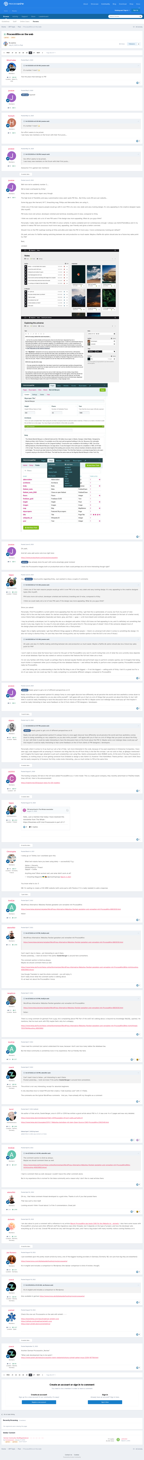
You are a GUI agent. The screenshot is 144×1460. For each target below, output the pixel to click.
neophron (11, 993)
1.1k (9, 1236)
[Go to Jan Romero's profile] (11, 1259)
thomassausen (9, 1440)
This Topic (133, 16)
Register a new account (39, 1402)
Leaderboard (43, 16)
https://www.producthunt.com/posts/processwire (39, 558)
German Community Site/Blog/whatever (16, 1438)
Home (6, 11)
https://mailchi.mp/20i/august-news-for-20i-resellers (40, 783)
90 (10, 108)
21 (12, 52)
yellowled (124, 1439)
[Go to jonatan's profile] (11, 97)
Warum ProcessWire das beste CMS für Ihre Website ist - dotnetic (94, 1223)
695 (9, 1270)
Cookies (76, 1455)
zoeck (11, 1067)
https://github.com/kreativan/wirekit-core (36, 1321)
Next (38, 52)
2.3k (9, 945)
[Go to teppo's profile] (11, 581)
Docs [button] (138, 4)
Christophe (11, 852)
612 (9, 789)
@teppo (24, 690)
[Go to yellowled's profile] (118, 1440)
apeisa (13, 43)
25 (27, 52)
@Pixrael (25, 95)
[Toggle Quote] (24, 65)
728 (9, 918)
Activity (15, 16)
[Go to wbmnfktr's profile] (11, 934)
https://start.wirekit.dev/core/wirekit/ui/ (35, 1324)
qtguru (11, 720)
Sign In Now (105, 1402)
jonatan (43, 65)
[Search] (140, 16)
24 (23, 52)
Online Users (24, 21)
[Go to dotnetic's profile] (11, 1226)
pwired (11, 1310)
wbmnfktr (11, 928)
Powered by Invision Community (72, 1457)
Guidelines (5, 21)
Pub (21, 45)
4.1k (9, 1126)
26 (30, 52)
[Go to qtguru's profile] (11, 727)
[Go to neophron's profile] (11, 1000)
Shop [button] (131, 4)
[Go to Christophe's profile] (11, 858)
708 (9, 869)
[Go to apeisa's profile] (5, 44)
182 (10, 1010)
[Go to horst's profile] (11, 1116)
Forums (14, 11)
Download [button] (123, 4)
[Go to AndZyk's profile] (11, 907)
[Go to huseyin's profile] (11, 122)
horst (11, 1109)
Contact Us (68, 1455)
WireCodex (11, 60)
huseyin (11, 116)
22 (16, 52)
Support (25, 16)
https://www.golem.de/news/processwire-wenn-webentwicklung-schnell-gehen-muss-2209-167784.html (59, 1358)
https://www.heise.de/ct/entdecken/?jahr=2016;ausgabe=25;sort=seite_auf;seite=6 (52, 1118)
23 (19, 52)
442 (9, 1084)
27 (34, 52)
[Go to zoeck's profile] (11, 1074)
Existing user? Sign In (122, 10)
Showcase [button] (94, 4)
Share (122, 44)
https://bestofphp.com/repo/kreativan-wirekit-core (40, 1319)
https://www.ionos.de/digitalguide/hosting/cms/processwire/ (62, 1296)
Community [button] (105, 4)
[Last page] (42, 52)
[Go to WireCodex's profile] (11, 67)
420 (9, 77)
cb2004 (11, 772)
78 (10, 133)
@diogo (24, 562)
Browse (6, 16)
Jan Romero (11, 1253)
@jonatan (29, 579)
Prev (8, 52)
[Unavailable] (70, 283)
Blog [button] (114, 4)
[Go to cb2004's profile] (11, 778)
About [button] (85, 4)
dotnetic (11, 1219)
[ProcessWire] (14, 4)
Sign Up (135, 10)
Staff (15, 21)
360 (9, 737)
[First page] (4, 52)
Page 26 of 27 (51, 52)
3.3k (9, 592)
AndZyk (11, 901)
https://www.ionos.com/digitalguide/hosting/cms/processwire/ (44, 1261)
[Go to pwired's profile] (11, 1317)
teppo (11, 575)
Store (33, 16)
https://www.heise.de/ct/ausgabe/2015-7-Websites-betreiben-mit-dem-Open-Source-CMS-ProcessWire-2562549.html (65, 1122)
